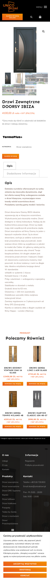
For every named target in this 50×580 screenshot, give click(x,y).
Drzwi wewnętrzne (10, 486)
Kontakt (5, 469)
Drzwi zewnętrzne (24, 147)
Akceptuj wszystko (25, 564)
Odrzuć (25, 575)
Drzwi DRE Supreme (11, 490)
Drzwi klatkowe (9, 503)
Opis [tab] (10, 165)
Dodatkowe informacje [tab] (21, 173)
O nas (4, 465)
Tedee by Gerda (9, 512)
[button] (41, 6)
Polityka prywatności (34, 465)
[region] (25, 556)
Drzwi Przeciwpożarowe (10, 522)
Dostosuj (25, 569)
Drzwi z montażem (10, 516)
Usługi (5, 461)
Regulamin (30, 461)
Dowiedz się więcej (13, 384)
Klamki (5, 495)
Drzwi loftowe (8, 499)
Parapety (6, 507)
